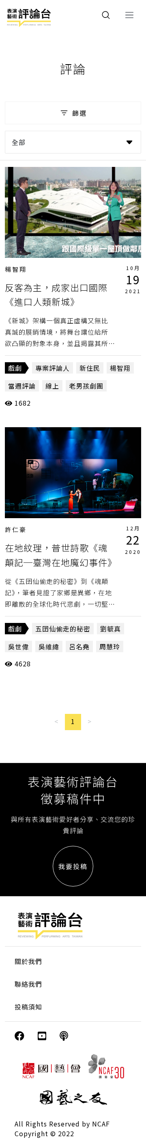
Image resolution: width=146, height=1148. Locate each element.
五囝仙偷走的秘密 (62, 628)
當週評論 (22, 386)
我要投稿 (73, 866)
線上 (52, 386)
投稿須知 (28, 1007)
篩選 (79, 113)
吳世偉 (18, 646)
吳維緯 (49, 646)
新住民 (89, 368)
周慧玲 (109, 646)
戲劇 (15, 368)
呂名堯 (79, 646)
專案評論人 (52, 368)
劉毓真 (110, 628)
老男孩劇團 (86, 386)
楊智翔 (16, 269)
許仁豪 (16, 529)
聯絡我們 (28, 984)
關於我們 (28, 961)
